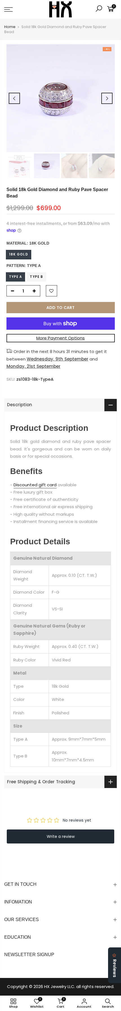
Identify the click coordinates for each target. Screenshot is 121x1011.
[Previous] (14, 98)
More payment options (60, 338)
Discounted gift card (35, 485)
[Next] (107, 98)
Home (9, 26)
